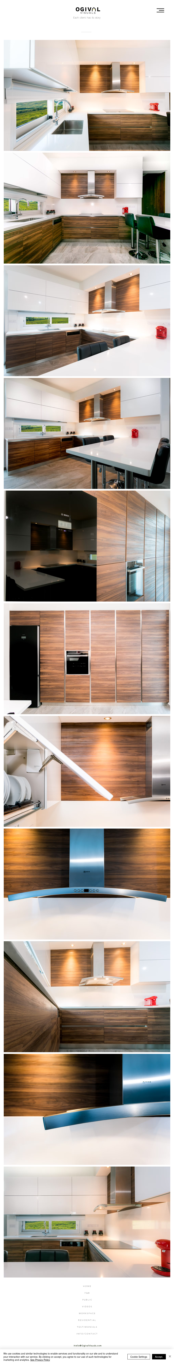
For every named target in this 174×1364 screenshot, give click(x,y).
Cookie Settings (138, 1356)
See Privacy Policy (40, 1359)
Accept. (159, 1356)
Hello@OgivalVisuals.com (88, 1345)
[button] (160, 10)
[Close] (170, 1356)
